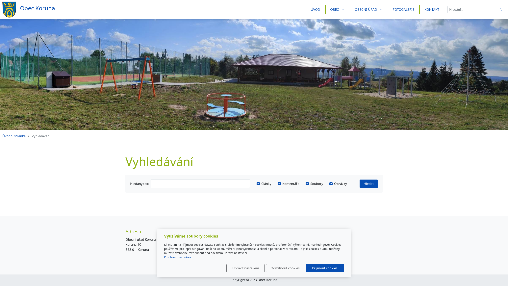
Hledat (369, 184)
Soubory (316, 184)
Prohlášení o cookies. (178, 257)
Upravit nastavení (245, 268)
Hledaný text (139, 184)
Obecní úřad (366, 9)
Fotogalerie (403, 9)
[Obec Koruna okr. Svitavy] (30, 9)
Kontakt (431, 9)
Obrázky (340, 184)
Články (266, 184)
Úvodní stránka (14, 136)
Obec (335, 9)
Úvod (315, 9)
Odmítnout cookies (285, 268)
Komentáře (290, 184)
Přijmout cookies (325, 268)
